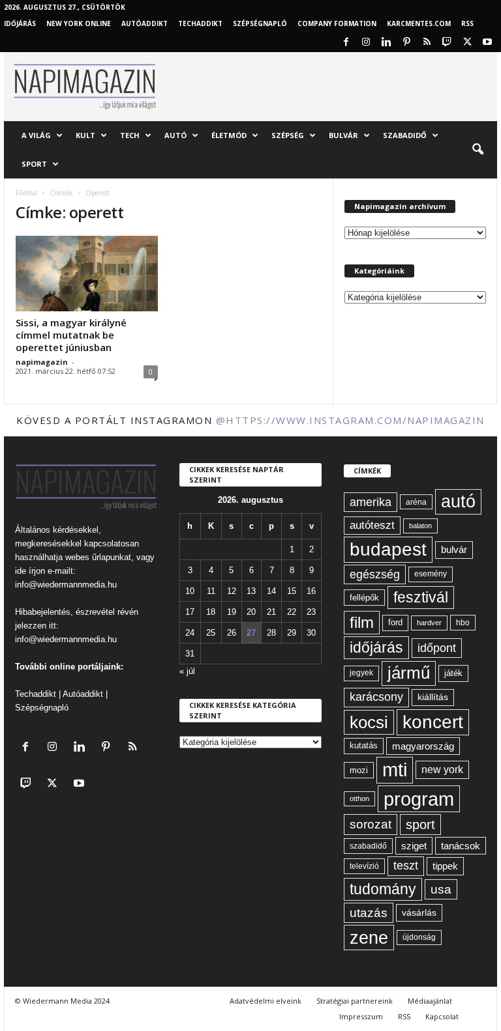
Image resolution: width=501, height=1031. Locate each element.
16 (311, 591)
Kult (85, 135)
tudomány (383, 889)
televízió (364, 866)
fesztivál (420, 597)
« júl (187, 671)
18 (210, 612)
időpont (437, 648)
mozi (359, 770)
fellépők (364, 597)
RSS (467, 23)
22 (291, 612)
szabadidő (368, 846)
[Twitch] (447, 42)
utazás (368, 913)
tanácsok (460, 845)
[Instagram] (366, 42)
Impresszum (361, 1016)
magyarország (423, 746)
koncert (432, 722)
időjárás (376, 647)
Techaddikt (35, 694)
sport (420, 824)
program (419, 799)
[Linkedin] (386, 42)
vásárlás (419, 912)
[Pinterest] (406, 42)
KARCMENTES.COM (419, 23)
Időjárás (20, 23)
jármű (408, 673)
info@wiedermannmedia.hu (66, 584)
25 (210, 633)
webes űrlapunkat (98, 557)
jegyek (361, 672)
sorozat (370, 824)
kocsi (369, 722)
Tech (130, 135)
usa (441, 889)
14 (271, 591)
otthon (359, 798)
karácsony (376, 696)
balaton (420, 526)
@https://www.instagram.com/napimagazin (350, 420)
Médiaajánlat (430, 1001)
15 (291, 591)
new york (442, 769)
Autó (175, 135)
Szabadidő (405, 135)
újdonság (419, 937)
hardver (429, 623)
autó (458, 501)
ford (395, 622)
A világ (36, 135)
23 (311, 612)
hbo (463, 622)
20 (251, 612)
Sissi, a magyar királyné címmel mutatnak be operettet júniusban (71, 335)
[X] (467, 42)
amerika (370, 502)
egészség (375, 574)
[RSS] (426, 42)
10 (189, 591)
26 (231, 633)
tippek (445, 865)
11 (211, 591)
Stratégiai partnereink (354, 1001)
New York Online (78, 23)
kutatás (364, 745)
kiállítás (433, 697)
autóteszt (372, 525)
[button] (477, 149)
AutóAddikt (144, 23)
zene (369, 937)
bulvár (454, 549)
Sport (34, 164)
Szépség (287, 135)
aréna (416, 502)
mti (394, 769)
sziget (414, 845)
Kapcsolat (442, 1016)
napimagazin (42, 362)
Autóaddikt (83, 694)
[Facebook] (346, 42)
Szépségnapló (260, 23)
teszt (405, 865)
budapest (388, 549)
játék (453, 673)
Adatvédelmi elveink (265, 1001)
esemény (430, 573)
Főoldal (26, 192)
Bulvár (343, 135)
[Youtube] (487, 42)
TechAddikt (200, 23)
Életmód (229, 135)
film (362, 622)
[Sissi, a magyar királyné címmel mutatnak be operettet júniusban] (87, 273)
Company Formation (336, 23)
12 (231, 591)
